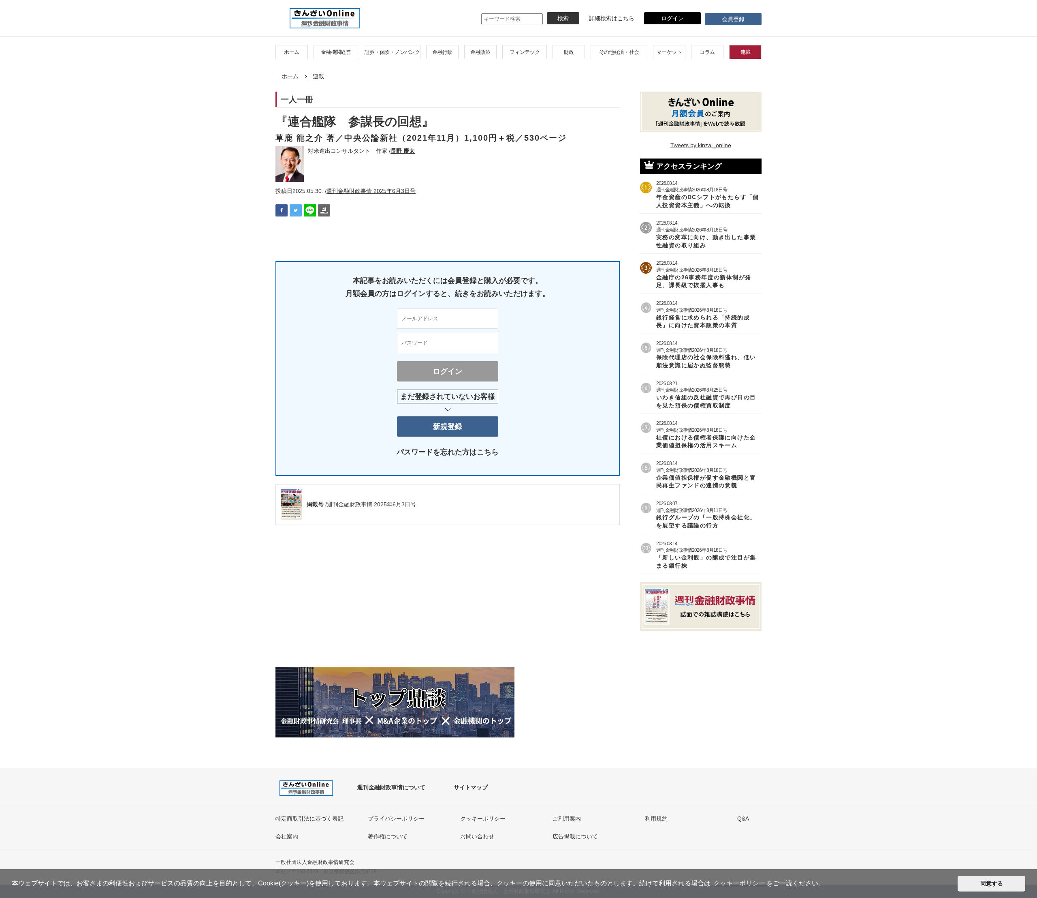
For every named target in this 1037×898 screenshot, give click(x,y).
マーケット (669, 52)
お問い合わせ (477, 836)
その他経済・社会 (619, 52)
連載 (745, 52)
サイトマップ (471, 787)
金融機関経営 (336, 52)
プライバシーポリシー (396, 818)
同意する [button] (991, 883)
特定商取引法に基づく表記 (309, 818)
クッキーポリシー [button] (739, 883)
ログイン (672, 18)
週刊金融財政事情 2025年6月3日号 (371, 191)
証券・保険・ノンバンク (392, 52)
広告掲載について (575, 836)
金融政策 (480, 52)
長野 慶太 (402, 151)
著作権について (388, 836)
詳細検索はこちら (611, 18)
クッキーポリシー (483, 818)
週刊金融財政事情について (391, 787)
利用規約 (656, 818)
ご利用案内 (567, 818)
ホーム (291, 52)
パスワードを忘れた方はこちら (448, 452)
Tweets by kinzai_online (700, 145)
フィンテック (525, 52)
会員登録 (733, 19)
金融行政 (442, 52)
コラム (707, 52)
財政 (569, 52)
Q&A (743, 818)
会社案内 (286, 836)
